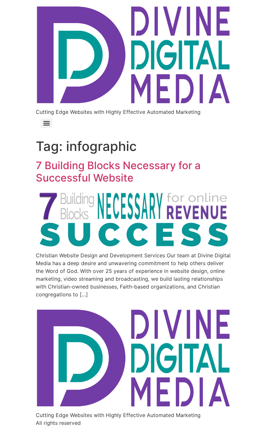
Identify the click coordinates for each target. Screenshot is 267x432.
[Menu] (46, 123)
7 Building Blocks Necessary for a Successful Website (118, 171)
